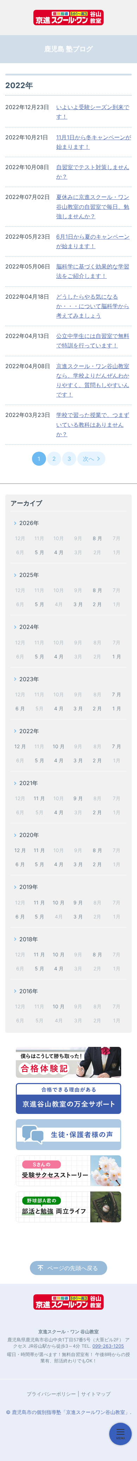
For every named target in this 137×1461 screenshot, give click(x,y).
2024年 (29, 626)
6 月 (20, 708)
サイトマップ (96, 1394)
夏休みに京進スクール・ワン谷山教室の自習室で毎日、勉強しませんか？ (92, 206)
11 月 (39, 798)
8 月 (97, 538)
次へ (88, 458)
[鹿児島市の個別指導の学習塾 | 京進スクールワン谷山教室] (68, 17)
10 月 (59, 746)
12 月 (20, 746)
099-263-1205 (108, 1346)
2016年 (28, 991)
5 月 (39, 552)
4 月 (59, 552)
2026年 (29, 522)
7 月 (116, 694)
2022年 (29, 731)
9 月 (78, 798)
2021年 (28, 782)
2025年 (29, 574)
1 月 (116, 656)
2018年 (28, 939)
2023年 (29, 679)
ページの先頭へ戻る (72, 1267)
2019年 (28, 886)
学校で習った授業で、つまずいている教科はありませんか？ (92, 424)
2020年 (29, 834)
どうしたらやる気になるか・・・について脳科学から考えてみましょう (92, 306)
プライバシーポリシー (51, 1394)
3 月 (78, 604)
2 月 (97, 604)
